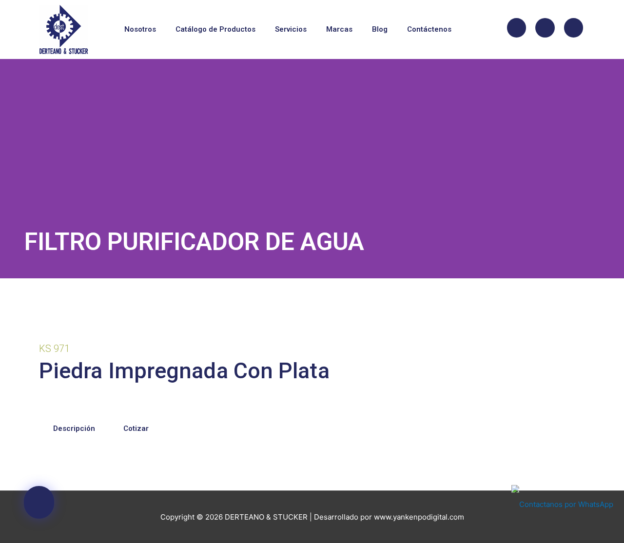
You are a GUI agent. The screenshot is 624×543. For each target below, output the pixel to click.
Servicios (291, 29)
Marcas (339, 29)
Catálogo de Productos (215, 29)
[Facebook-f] (516, 28)
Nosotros (140, 29)
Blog (380, 29)
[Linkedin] (574, 28)
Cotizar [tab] (136, 428)
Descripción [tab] (74, 428)
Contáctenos (429, 29)
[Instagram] (545, 28)
